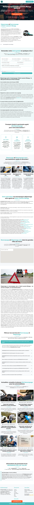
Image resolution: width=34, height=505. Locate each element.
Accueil (1, 44)
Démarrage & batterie (6, 448)
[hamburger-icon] (24, 1)
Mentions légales (27, 489)
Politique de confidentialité (28, 492)
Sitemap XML (16, 498)
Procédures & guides (6, 424)
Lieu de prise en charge (5, 62)
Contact (15, 496)
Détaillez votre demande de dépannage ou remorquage (10, 65)
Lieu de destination (20, 62)
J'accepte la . (8, 71)
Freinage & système (23, 402)
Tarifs (15, 491)
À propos (15, 492)
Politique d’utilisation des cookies (28, 491)
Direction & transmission (6, 402)
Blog (15, 495)
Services (15, 490)
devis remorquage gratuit (12, 53)
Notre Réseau (16, 493)
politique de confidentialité (10, 71)
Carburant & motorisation (23, 424)
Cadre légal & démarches (23, 448)
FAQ (14, 494)
